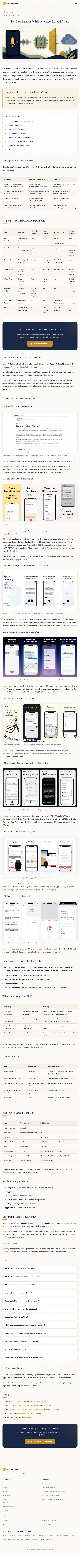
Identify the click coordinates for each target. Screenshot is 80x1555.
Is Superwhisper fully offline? (16, 1349)
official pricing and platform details (28, 1413)
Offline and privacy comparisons (19, 137)
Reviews (5, 1491)
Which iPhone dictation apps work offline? (21, 1285)
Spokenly (5, 1249)
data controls (26, 1417)
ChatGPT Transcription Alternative (53, 1491)
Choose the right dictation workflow (20, 121)
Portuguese (43, 1535)
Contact (5, 1520)
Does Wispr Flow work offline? (16, 1317)
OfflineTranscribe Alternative (51, 1499)
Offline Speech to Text (9, 1503)
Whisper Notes (7, 816)
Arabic (73, 1535)
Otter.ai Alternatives (48, 1488)
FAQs (10, 149)
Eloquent (5, 380)
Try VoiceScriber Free (41, 344)
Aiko (4, 949)
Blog (4, 1499)
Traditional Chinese (45, 1539)
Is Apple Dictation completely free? (18, 1293)
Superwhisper (7, 686)
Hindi (4, 1539)
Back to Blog (8, 12)
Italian (35, 1535)
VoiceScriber (10, 97)
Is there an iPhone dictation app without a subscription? (26, 1333)
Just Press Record (8, 884)
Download (5, 1510)
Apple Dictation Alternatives (51, 1495)
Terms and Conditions (49, 1520)
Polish (52, 1535)
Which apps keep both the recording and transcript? (25, 1325)
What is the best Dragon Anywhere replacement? (24, 1357)
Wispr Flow (6, 751)
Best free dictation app (16, 129)
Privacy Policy (46, 1524)
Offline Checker (7, 1507)
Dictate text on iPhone (18, 1401)
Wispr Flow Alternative (49, 1484)
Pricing (4, 1488)
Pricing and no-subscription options (20, 141)
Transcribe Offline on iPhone (41, 1441)
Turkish (66, 1535)
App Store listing (17, 619)
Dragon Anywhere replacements (19, 145)
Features (5, 1484)
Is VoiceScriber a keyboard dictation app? (21, 1309)
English (4, 1535)
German (27, 1535)
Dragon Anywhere (51, 1409)
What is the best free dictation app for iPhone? (23, 1277)
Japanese (11, 1539)
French (20, 1535)
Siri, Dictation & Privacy (37, 1401)
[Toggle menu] (76, 3)
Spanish (12, 1535)
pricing (16, 1417)
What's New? (6, 1495)
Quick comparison (14, 125)
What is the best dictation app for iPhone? (21, 1269)
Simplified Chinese (31, 1539)
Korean (19, 1539)
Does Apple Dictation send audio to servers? (22, 1301)
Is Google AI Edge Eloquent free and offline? (22, 1341)
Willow (37, 1249)
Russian (59, 1535)
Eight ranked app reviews (17, 133)
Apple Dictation (8, 466)
